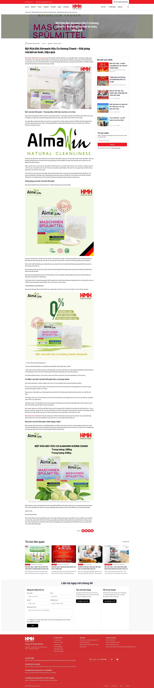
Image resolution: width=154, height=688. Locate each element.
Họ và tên (30, 593)
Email (28, 600)
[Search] (128, 6)
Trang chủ (28, 12)
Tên (51, 593)
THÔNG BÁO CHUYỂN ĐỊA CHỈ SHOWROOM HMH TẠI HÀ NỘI (117, 79)
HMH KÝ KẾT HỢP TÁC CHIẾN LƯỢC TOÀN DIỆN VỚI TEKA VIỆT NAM (118, 93)
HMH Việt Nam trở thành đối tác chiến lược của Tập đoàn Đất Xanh (118, 106)
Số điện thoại (54, 600)
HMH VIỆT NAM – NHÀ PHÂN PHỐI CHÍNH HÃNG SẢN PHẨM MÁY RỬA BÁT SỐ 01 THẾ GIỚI (90, 568)
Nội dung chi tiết (31, 607)
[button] (82, 530)
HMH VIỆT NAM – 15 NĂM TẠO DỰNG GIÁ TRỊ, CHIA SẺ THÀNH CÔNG (118, 66)
